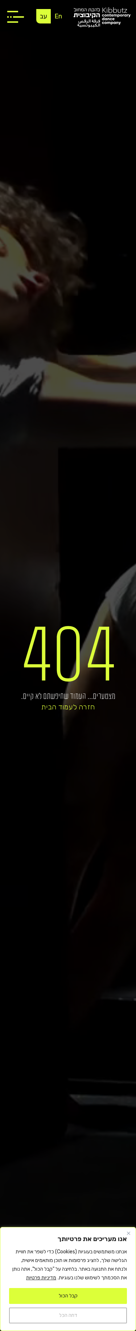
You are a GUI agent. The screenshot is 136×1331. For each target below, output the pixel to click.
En (58, 16)
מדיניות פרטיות (41, 1278)
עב (43, 16)
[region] (68, 1279)
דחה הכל (68, 1315)
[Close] (128, 1233)
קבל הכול (68, 1296)
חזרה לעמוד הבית (68, 707)
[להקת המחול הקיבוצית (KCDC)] (102, 17)
